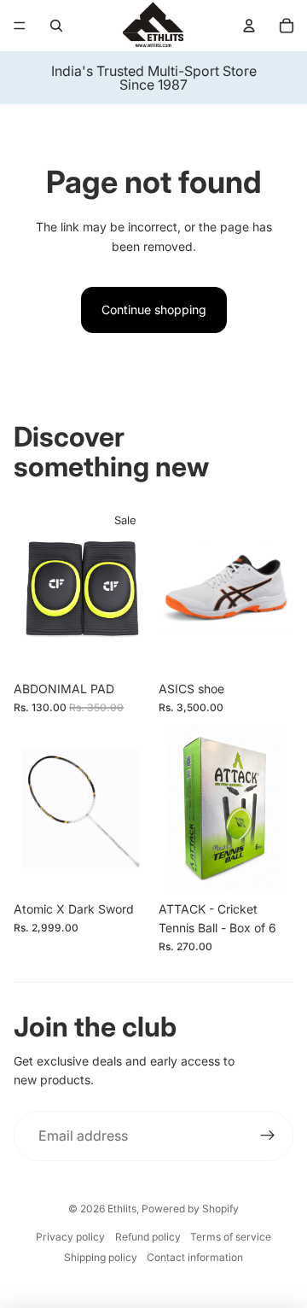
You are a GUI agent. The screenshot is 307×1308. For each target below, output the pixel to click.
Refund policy (148, 1236)
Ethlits (121, 1208)
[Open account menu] (249, 25)
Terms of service (230, 1236)
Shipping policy (100, 1257)
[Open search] (56, 25)
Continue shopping (153, 309)
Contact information (195, 1257)
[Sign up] (268, 1136)
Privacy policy (70, 1236)
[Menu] (19, 25)
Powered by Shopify (190, 1208)
